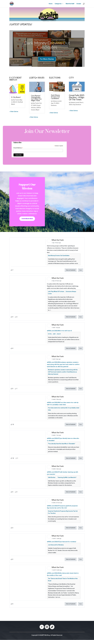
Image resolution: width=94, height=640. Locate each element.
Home (50, 3)
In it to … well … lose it (54, 334)
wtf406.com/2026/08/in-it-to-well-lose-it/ (59, 330)
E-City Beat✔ (16, 97)
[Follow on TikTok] (52, 627)
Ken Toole (16, 100)
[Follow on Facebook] (42, 627)
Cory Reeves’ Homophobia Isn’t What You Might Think (36, 98)
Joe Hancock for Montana (56, 545)
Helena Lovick (36, 51)
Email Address (18, 148)
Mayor (37, 110)
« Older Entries (13, 111)
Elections (52, 51)
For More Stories (47, 59)
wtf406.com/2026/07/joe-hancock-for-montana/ (61, 541)
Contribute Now (27, 218)
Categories (58, 3)
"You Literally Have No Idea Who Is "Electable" (61, 443)
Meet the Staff (70, 3)
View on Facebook (70, 270)
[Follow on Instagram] (47, 627)
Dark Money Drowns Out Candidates (47, 45)
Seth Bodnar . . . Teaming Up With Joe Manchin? (62, 477)
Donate (79, 3)
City (74, 104)
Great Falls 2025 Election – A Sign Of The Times (76, 97)
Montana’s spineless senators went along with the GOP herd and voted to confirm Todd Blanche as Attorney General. (63, 372)
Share (80, 270)
